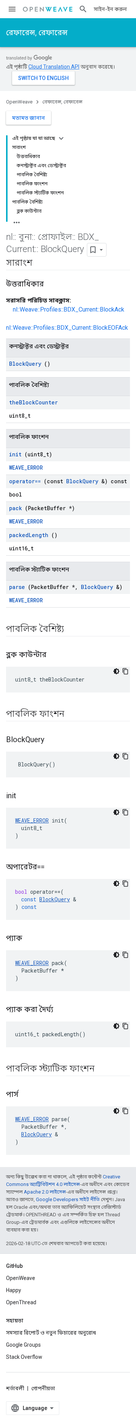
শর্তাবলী (15, 1388)
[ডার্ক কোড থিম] (116, 671)
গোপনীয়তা (43, 1388)
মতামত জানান (28, 118)
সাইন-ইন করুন (110, 9)
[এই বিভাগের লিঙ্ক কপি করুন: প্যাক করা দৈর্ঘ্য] (62, 1010)
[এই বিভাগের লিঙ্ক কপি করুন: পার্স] (28, 1095)
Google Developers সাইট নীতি (68, 1199)
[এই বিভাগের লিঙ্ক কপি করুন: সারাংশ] (39, 263)
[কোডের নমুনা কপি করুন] (125, 671)
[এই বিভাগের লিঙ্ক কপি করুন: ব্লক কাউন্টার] (55, 655)
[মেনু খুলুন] (12, 9)
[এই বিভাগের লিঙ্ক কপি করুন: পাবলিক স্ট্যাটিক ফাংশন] (104, 1069)
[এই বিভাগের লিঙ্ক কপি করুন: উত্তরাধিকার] (51, 284)
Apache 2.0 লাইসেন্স (45, 1192)
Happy (13, 1290)
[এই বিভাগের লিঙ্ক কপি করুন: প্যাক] (31, 938)
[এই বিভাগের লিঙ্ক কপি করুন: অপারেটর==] (54, 867)
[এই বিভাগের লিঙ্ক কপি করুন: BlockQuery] (53, 740)
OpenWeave (19, 102)
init (15, 454)
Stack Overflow (24, 1357)
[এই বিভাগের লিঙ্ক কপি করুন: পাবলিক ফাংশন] (74, 714)
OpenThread (21, 1302)
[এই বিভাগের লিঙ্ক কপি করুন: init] (25, 796)
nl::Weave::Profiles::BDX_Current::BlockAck (68, 309)
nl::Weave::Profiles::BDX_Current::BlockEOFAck (67, 327)
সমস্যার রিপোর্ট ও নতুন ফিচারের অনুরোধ (51, 1333)
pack (15, 508)
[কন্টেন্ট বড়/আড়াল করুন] (61, 138)
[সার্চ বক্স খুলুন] (83, 9)
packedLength (28, 535)
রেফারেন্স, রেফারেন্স (37, 32)
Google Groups (23, 1345)
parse (17, 587)
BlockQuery (25, 363)
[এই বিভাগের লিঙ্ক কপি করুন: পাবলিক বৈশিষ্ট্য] (73, 629)
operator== (25, 481)
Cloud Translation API (53, 67)
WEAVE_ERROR (26, 467)
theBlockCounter (33, 402)
